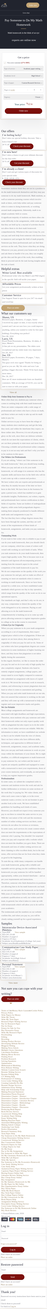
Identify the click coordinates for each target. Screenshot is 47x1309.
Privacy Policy (7, 1013)
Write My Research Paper (11, 1033)
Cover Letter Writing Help (11, 1081)
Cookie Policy (37, 1011)
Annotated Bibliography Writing (14, 1123)
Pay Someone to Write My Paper (14, 1153)
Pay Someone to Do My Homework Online (18, 1208)
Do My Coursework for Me (12, 1197)
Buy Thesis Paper (8, 1188)
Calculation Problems (10, 1052)
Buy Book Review (8, 1210)
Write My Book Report (10, 1191)
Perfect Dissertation (9, 1129)
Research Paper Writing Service (14, 1022)
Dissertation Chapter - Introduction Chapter (19, 1098)
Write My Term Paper (10, 1019)
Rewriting (5, 1039)
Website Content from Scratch (13, 1070)
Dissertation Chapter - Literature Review (17, 1101)
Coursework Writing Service (12, 1140)
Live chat (26, 13)
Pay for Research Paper (10, 1024)
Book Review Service (10, 1112)
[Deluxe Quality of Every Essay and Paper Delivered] (4, 5)
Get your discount (21, 163)
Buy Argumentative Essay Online (14, 1186)
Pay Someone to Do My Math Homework (18, 1136)
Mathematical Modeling (11, 1065)
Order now (33, 5)
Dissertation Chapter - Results (13, 1105)
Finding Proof (7, 1057)
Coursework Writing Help (11, 1114)
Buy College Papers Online (12, 1195)
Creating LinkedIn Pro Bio (12, 1083)
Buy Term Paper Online (10, 1193)
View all (13, 392)
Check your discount (21, 146)
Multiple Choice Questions (12, 1050)
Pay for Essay (6, 1026)
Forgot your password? (9, 1244)
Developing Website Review (12, 1043)
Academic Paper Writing (11, 1116)
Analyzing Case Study (10, 1127)
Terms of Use (6, 1011)
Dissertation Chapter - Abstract (13, 1096)
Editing (4, 1037)
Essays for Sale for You (10, 1028)
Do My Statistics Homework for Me (15, 1182)
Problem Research (8, 1059)
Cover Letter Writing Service (13, 1206)
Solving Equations (8, 1061)
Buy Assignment (8, 1180)
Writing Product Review (11, 1041)
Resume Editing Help (10, 1074)
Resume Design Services (11, 1085)
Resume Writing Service (11, 1072)
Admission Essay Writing (11, 1087)
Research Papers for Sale (11, 1145)
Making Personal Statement (12, 1092)
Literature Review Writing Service (15, 1175)
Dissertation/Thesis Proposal (12, 1094)
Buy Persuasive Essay (10, 1030)
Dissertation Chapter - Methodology (16, 1103)
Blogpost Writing (8, 1046)
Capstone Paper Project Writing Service (17, 1171)
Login (43, 5)
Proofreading (6, 1035)
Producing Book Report (11, 1109)
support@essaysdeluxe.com (14, 1008)
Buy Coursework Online (11, 1142)
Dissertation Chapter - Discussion (14, 1107)
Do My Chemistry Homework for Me (16, 1155)
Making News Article (10, 1048)
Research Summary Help (11, 1131)
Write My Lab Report (10, 1158)
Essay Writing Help (9, 1118)
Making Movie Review (10, 1054)
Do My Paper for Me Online (12, 1184)
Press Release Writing (10, 1068)
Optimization (6, 1063)
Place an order (13, 308)
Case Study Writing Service (12, 1164)
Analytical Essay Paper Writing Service (17, 1169)
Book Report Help (8, 1199)
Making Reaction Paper (10, 1120)
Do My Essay (6, 1149)
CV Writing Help (8, 1076)
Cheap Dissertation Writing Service (15, 1138)
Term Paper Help (8, 1134)
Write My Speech (8, 1160)
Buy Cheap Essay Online (11, 1177)
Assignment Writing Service (12, 1202)
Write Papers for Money (11, 1015)
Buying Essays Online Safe (12, 1173)
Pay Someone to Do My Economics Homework (20, 1162)
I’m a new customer (18, 63)
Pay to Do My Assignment (12, 1151)
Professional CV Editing (11, 1079)
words (13, 90)
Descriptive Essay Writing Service (15, 1204)
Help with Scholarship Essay (13, 1090)
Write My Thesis (8, 1017)
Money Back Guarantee (21, 1011)
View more (13, 983)
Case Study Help (8, 1166)
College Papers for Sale (10, 1147)
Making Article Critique (10, 1125)
